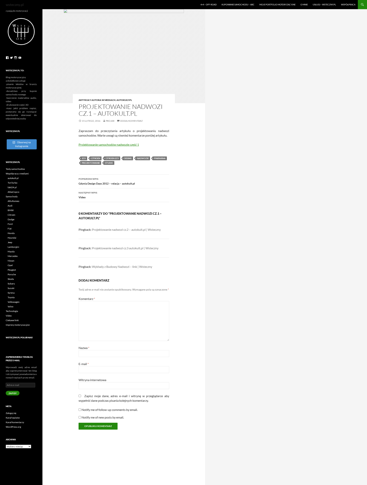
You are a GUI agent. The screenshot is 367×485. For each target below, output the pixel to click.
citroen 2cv (112, 158)
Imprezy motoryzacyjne (18, 324)
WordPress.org (13, 426)
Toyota (11, 297)
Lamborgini (13, 246)
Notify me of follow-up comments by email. (110, 409)
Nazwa (84, 348)
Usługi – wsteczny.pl (324, 4)
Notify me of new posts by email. (103, 417)
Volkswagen (13, 301)
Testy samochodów (15, 169)
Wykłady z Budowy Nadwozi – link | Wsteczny (122, 266)
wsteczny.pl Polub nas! (19, 337)
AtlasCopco (13, 191)
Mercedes (13, 256)
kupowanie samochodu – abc (238, 4)
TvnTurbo (12, 182)
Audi (10, 205)
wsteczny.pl (15, 4)
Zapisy (13, 393)
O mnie (304, 4)
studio (109, 163)
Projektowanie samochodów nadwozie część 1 (109, 144)
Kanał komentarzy (15, 422)
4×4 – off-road (209, 4)
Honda (11, 233)
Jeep (10, 242)
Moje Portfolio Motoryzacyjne (277, 4)
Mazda (11, 251)
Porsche (12, 274)
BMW (11, 210)
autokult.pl (124, 100)
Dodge (11, 219)
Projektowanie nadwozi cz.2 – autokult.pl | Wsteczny (126, 229)
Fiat (9, 228)
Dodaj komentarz (131, 120)
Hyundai (12, 237)
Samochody (12, 196)
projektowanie (91, 163)
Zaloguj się (11, 413)
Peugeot (12, 269)
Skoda (11, 279)
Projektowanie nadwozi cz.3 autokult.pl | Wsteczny (125, 248)
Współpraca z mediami (17, 173)
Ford (10, 224)
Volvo (10, 306)
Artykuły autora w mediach (97, 100)
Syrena (11, 292)
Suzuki (11, 288)
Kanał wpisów (13, 417)
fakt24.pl (12, 187)
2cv (84, 158)
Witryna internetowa (92, 380)
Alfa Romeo (13, 201)
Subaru (11, 283)
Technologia (12, 311)
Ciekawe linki (12, 320)
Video (88, 195)
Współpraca (348, 4)
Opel (10, 265)
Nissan (11, 260)
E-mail (84, 364)
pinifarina (160, 158)
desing (128, 158)
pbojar (110, 120)
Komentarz (87, 298)
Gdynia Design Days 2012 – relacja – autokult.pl (107, 181)
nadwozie (143, 158)
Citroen (95, 158)
